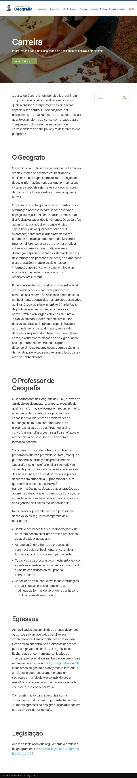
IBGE (48, 663)
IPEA (66, 663)
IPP (57, 663)
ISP (77, 663)
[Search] (124, 98)
